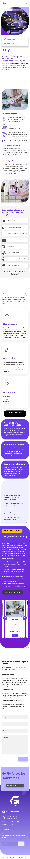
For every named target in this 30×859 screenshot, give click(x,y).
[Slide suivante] (25, 618)
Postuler (15, 635)
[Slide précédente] (5, 618)
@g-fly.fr (13, 811)
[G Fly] (11, 3)
